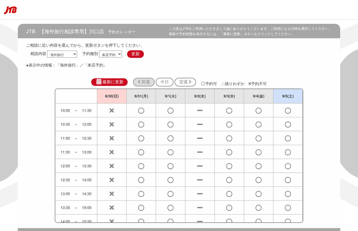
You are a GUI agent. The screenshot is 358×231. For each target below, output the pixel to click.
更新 (135, 54)
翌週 (184, 82)
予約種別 (90, 53)
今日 (164, 82)
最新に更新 (112, 82)
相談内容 (38, 53)
